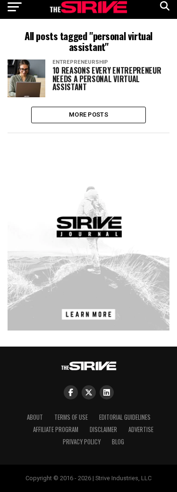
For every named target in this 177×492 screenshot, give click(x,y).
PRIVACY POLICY (82, 441)
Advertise (140, 429)
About (35, 417)
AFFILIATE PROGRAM (55, 429)
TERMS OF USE (71, 417)
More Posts (88, 114)
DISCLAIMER (103, 429)
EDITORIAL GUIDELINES (125, 417)
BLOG (118, 441)
